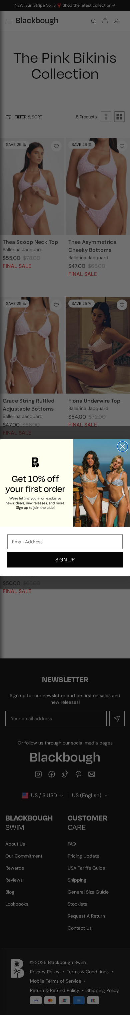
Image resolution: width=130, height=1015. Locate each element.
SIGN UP (65, 559)
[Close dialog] (123, 446)
